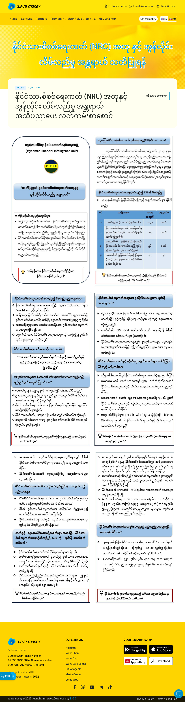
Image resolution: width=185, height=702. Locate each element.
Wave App (71, 658)
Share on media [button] (158, 96)
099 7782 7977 (17, 664)
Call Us (9, 676)
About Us (71, 647)
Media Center (73, 674)
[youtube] (91, 687)
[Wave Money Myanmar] (24, 6)
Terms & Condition (166, 699)
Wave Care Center (76, 663)
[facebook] (74, 687)
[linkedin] (110, 687)
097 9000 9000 (17, 660)
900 (10, 655)
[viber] (83, 687)
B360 (73, 698)
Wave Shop (72, 653)
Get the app (147, 18)
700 (31, 672)
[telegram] (101, 687)
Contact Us (72, 679)
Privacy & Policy (145, 699)
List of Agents (73, 669)
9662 (35, 676)
